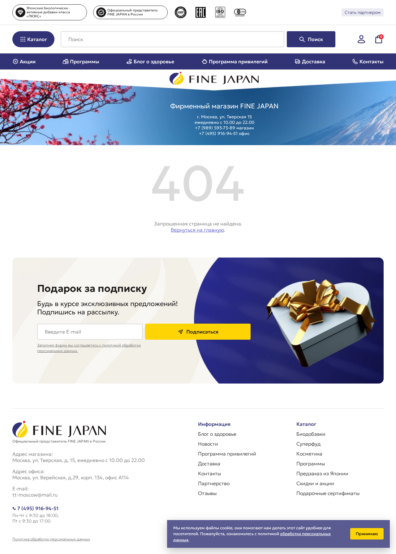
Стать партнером (363, 12)
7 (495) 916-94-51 (37, 508)
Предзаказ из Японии (322, 473)
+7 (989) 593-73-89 (215, 128)
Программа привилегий (238, 61)
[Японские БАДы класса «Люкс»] (214, 80)
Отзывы (207, 493)
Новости (208, 444)
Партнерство (214, 483)
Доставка (313, 61)
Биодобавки (310, 434)
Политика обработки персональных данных (51, 539)
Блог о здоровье (154, 61)
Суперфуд (308, 444)
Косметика (309, 454)
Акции (28, 61)
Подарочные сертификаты (327, 493)
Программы (84, 61)
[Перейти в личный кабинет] (361, 39)
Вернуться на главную (197, 230)
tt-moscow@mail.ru (35, 495)
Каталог (37, 39)
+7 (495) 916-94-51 (218, 133)
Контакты (371, 61)
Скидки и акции (315, 483)
